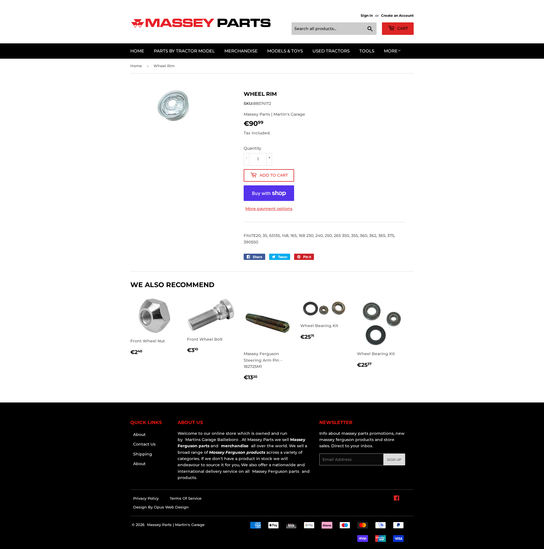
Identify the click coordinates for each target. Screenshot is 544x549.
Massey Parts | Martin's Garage (176, 524)
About (139, 434)
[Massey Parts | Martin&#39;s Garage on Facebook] (397, 498)
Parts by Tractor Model (184, 51)
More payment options (268, 208)
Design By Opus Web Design (161, 507)
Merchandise (241, 51)
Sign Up (394, 459)
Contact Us (144, 444)
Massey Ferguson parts (275, 471)
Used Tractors (331, 51)
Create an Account (397, 15)
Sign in (367, 15)
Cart (402, 28)
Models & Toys (285, 51)
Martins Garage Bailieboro (211, 439)
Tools (366, 51)
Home (137, 51)
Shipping (142, 454)
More (391, 51)
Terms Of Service (185, 498)
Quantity (252, 148)
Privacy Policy (146, 498)
